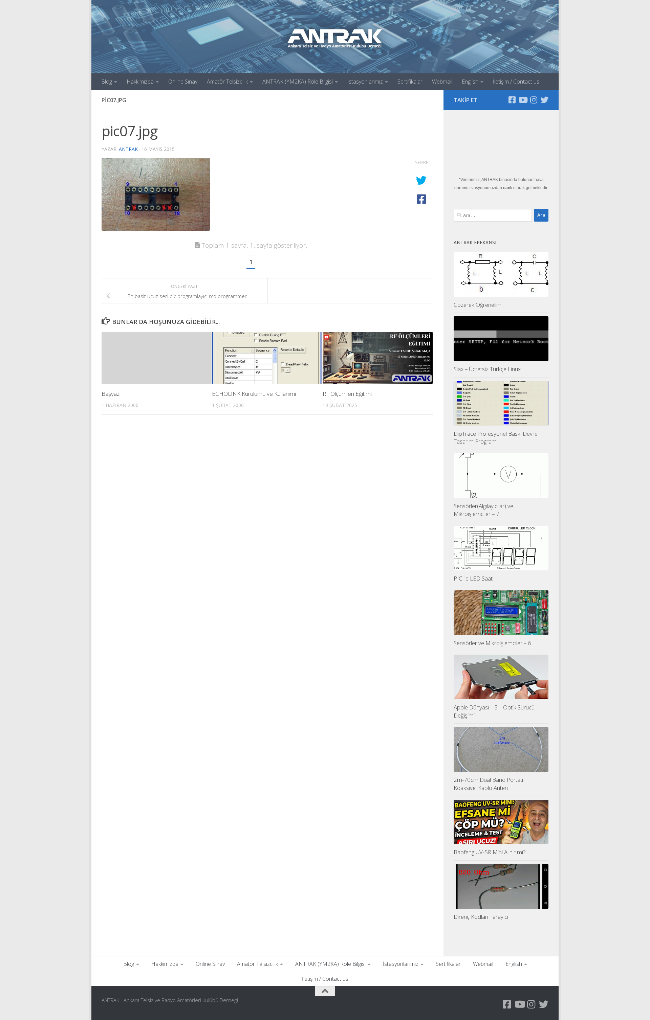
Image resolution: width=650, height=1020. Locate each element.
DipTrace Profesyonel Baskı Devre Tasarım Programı (496, 438)
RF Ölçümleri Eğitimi (347, 394)
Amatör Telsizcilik (227, 81)
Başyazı (111, 394)
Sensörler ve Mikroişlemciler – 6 (492, 643)
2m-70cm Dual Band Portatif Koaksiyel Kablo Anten (489, 784)
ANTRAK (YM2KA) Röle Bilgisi (297, 81)
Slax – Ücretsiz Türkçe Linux (487, 369)
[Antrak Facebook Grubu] (512, 100)
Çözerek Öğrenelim (477, 305)
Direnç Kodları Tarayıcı (481, 917)
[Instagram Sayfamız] (533, 100)
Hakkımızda (140, 81)
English (470, 81)
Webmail (442, 81)
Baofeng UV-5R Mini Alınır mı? (490, 852)
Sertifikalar (409, 81)
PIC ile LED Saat (473, 578)
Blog (106, 81)
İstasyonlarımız (365, 81)
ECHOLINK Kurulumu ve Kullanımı (254, 394)
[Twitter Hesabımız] (544, 100)
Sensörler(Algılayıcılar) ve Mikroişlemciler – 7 (483, 510)
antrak (128, 149)
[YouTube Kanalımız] (523, 100)
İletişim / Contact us (516, 81)
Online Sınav (182, 81)
